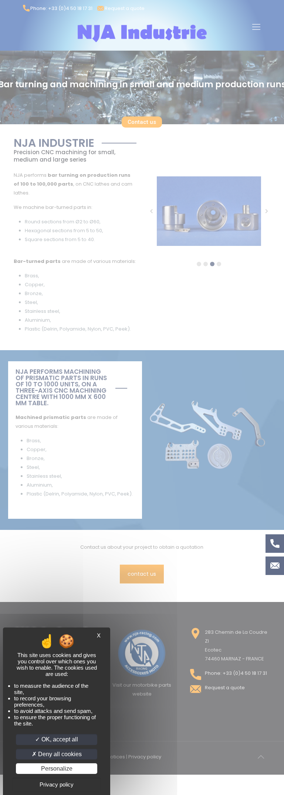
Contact (275, 565)
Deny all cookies (59, 754)
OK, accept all (59, 739)
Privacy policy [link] (57, 784)
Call (275, 543)
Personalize (56, 768)
